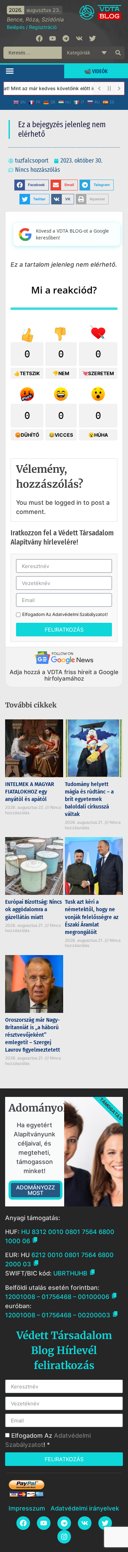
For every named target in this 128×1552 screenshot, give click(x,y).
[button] (9, 70)
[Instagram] (64, 1536)
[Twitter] (92, 38)
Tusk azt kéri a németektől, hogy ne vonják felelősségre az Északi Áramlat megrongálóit (91, 916)
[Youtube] (52, 38)
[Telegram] (66, 38)
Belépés (16, 27)
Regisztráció (43, 27)
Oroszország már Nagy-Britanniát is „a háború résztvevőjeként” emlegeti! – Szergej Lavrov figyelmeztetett (32, 1034)
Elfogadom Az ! (65, 614)
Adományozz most (35, 1190)
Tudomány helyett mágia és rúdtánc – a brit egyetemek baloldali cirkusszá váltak (89, 799)
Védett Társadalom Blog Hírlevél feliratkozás (64, 1350)
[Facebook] (39, 38)
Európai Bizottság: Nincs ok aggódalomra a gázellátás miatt (33, 909)
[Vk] (79, 38)
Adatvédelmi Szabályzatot (79, 614)
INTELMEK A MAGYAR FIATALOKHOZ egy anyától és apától (29, 792)
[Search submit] (118, 52)
